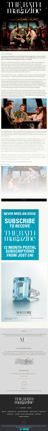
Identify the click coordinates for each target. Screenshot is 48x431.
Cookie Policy (10, 414)
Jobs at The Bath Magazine (27, 414)
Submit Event (38, 414)
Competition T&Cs (33, 411)
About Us (4, 411)
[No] (46, 427)
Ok (20, 429)
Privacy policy (26, 429)
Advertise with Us (12, 411)
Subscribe (17, 414)
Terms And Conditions (23, 411)
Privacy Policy (42, 411)
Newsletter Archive (24, 416)
